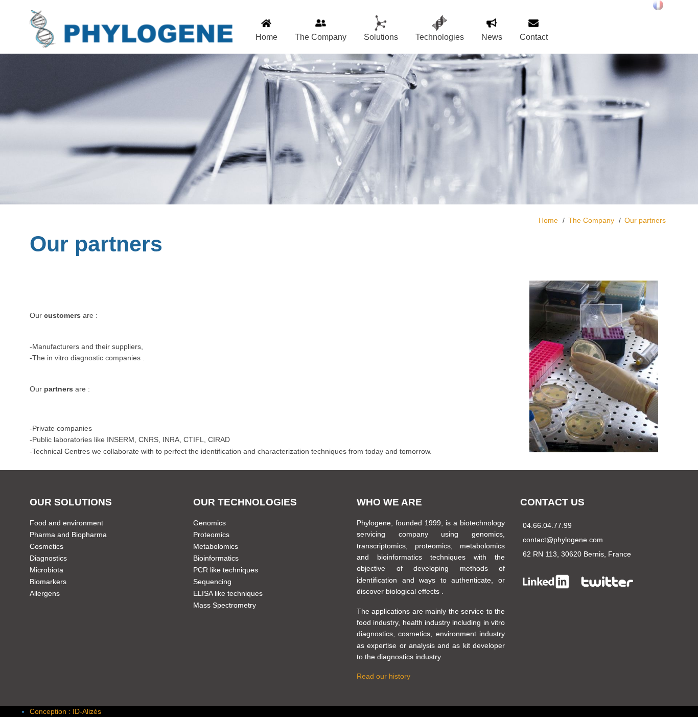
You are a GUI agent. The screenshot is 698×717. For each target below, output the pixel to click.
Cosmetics (46, 546)
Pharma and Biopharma (68, 534)
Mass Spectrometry (224, 605)
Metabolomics (215, 546)
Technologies (439, 37)
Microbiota (46, 570)
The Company (320, 37)
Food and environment (66, 523)
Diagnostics (48, 558)
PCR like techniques (225, 570)
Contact (534, 37)
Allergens (45, 593)
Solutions (381, 37)
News (491, 37)
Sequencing (212, 581)
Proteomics (211, 534)
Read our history (383, 676)
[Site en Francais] (658, 5)
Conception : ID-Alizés (65, 711)
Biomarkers (48, 581)
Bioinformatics (216, 558)
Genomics (209, 523)
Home (266, 37)
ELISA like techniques (228, 593)
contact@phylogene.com (563, 540)
